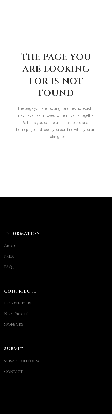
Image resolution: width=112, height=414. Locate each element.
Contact (13, 371)
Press (9, 256)
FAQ (8, 266)
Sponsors (13, 324)
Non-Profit (16, 313)
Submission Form (21, 361)
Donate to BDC (20, 303)
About (10, 245)
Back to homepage (56, 160)
